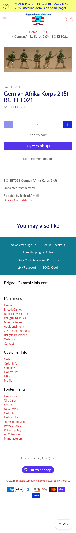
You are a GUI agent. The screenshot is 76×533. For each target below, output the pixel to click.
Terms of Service (14, 421)
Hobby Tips (11, 372)
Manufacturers (13, 322)
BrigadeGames (13, 309)
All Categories (12, 434)
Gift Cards (10, 400)
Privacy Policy (12, 426)
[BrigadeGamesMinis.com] (38, 19)
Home (33, 31)
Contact (9, 343)
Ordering (9, 339)
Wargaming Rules (15, 318)
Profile (8, 380)
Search (8, 404)
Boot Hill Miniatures (16, 313)
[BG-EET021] (38, 59)
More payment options (38, 158)
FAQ (7, 376)
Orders (8, 359)
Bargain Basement (15, 335)
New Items (11, 409)
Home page (11, 396)
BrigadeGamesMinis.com (20, 200)
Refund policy (12, 430)
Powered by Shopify (57, 480)
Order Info (10, 363)
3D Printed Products (17, 330)
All (45, 31)
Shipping (9, 367)
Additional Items (14, 326)
